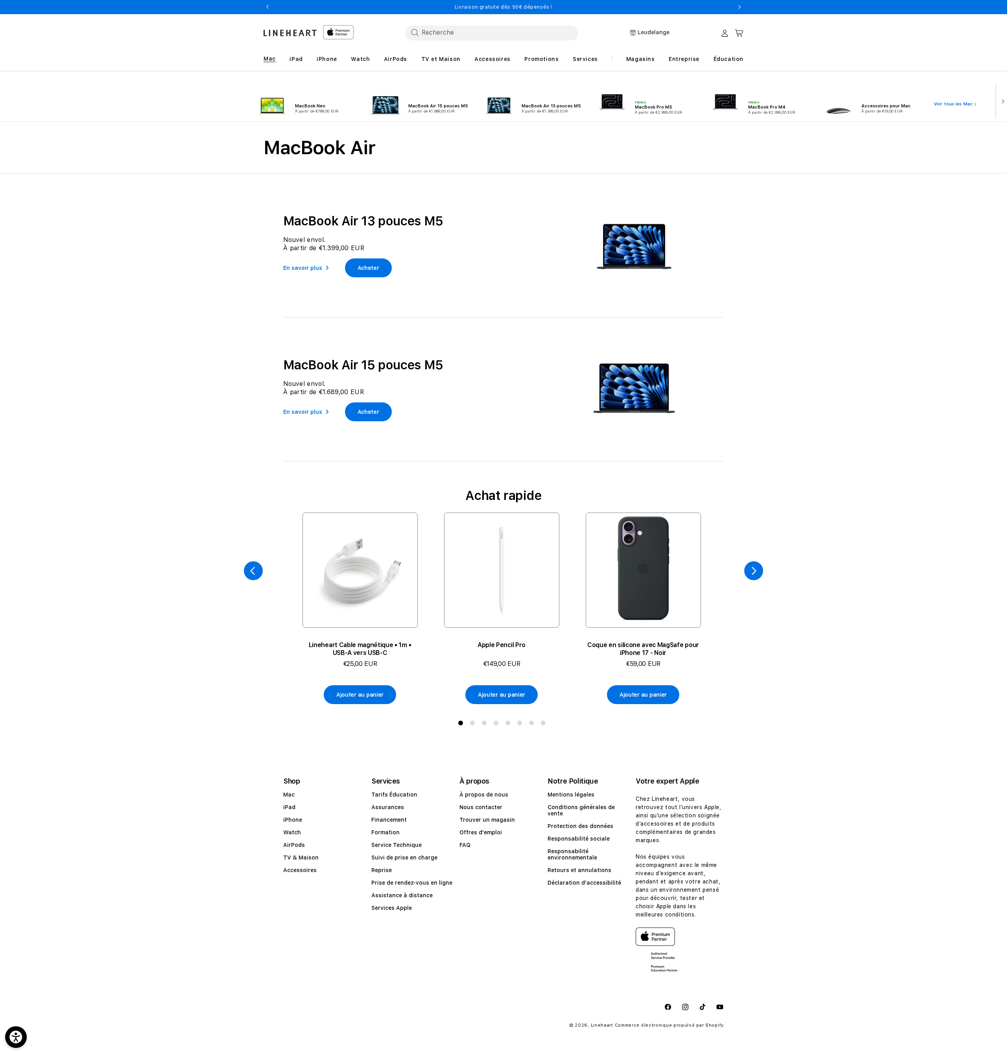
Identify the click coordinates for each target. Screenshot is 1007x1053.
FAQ (464, 845)
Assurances (387, 807)
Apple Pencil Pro (502, 645)
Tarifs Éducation (394, 794)
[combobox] (491, 33)
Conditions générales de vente (581, 810)
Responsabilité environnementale (572, 854)
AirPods (294, 845)
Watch (292, 832)
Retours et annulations (579, 870)
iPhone (292, 820)
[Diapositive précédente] (253, 570)
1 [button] (462, 724)
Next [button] (739, 7)
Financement (389, 820)
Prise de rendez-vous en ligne (411, 883)
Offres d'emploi (480, 832)
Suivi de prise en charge (404, 857)
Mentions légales (571, 794)
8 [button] (545, 724)
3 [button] (486, 724)
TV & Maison (301, 857)
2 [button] (474, 724)
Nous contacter (480, 807)
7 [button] (533, 724)
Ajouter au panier (360, 695)
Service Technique (396, 845)
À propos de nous (483, 794)
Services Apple (391, 908)
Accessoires (300, 870)
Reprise (381, 870)
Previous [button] (267, 7)
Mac (289, 794)
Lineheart (602, 1025)
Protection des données (580, 826)
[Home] (290, 32)
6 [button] (521, 724)
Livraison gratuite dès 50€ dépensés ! (503, 7)
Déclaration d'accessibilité (584, 883)
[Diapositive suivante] (1001, 100)
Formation (385, 832)
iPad (289, 807)
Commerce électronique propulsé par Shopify (669, 1025)
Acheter (368, 268)
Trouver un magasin (487, 820)
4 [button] (498, 724)
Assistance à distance (402, 895)
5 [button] (509, 724)
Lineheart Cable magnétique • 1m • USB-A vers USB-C (360, 649)
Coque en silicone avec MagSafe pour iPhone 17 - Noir (643, 649)
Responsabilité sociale (579, 838)
